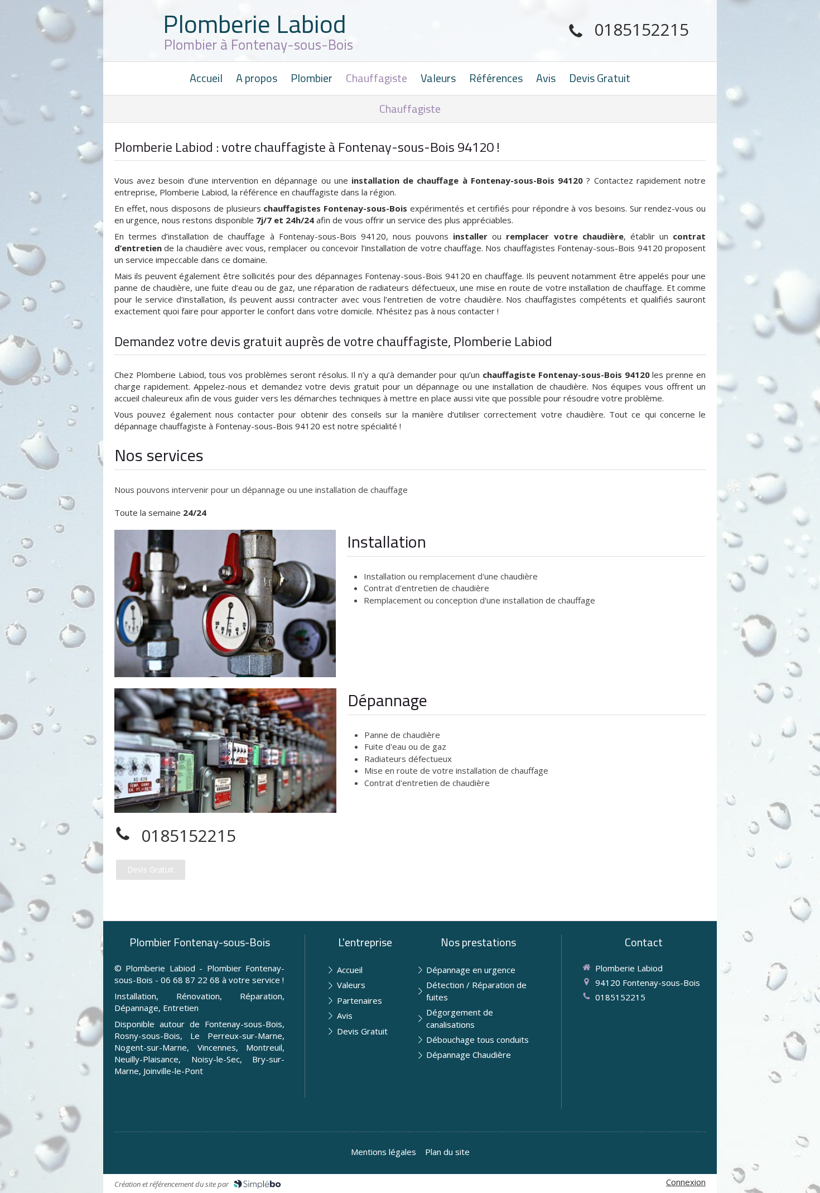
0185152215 (641, 29)
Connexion (686, 1181)
